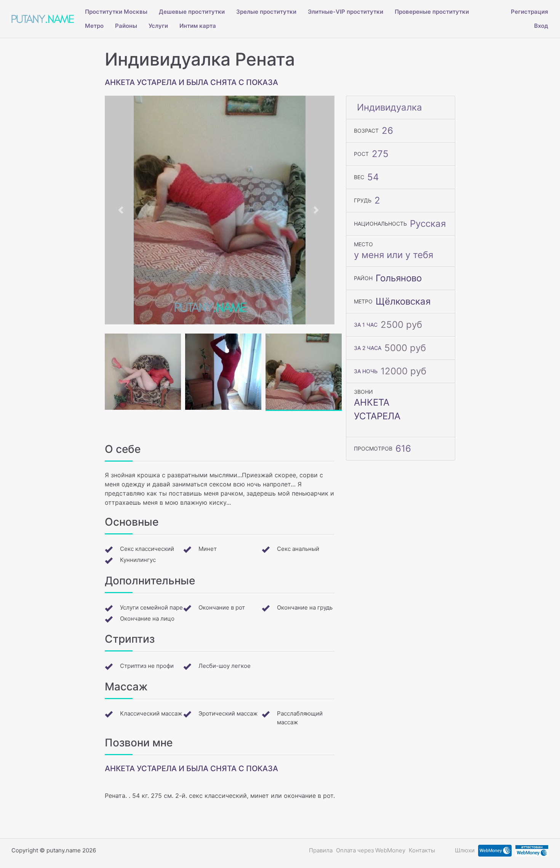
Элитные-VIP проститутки (345, 11)
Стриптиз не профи (147, 665)
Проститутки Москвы (116, 11)
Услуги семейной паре (151, 607)
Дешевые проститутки (192, 11)
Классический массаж (151, 713)
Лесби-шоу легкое (224, 665)
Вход (541, 25)
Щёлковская (403, 301)
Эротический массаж (228, 713)
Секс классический (147, 548)
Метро (94, 25)
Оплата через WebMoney (370, 850)
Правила (321, 850)
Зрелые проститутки (266, 11)
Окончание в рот (221, 607)
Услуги (158, 25)
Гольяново (399, 278)
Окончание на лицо (147, 618)
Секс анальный (298, 548)
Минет (207, 548)
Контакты (422, 850)
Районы (126, 25)
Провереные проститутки (432, 11)
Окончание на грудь (305, 607)
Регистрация (529, 11)
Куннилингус (138, 559)
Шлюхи (465, 850)
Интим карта (197, 25)
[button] (122, 210)
